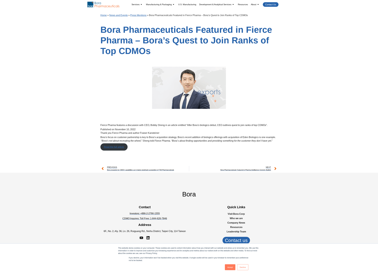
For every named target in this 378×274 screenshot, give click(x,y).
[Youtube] (141, 238)
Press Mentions (138, 15)
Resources (243, 4)
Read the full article (114, 147)
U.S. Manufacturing (187, 4)
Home (103, 15)
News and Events (118, 15)
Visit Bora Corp (236, 214)
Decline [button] (243, 267)
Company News (236, 223)
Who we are (236, 218)
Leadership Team (236, 231)
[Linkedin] (148, 238)
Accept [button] (230, 267)
